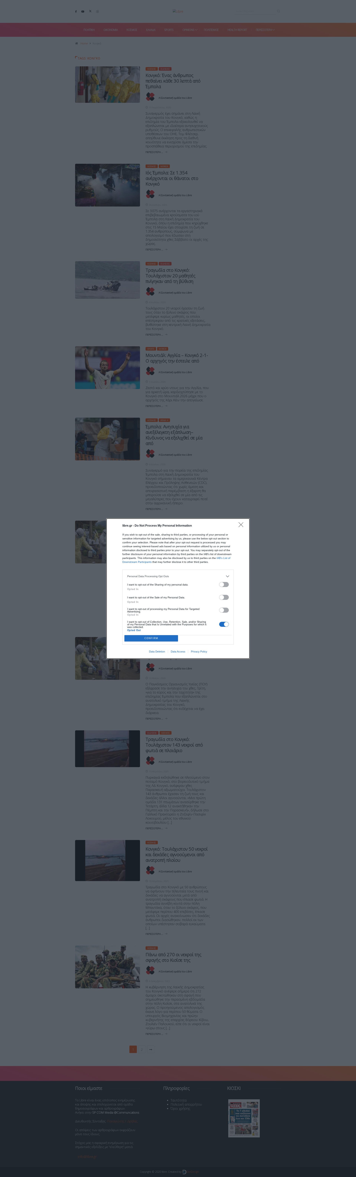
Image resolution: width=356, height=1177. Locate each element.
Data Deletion (157, 651)
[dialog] (178, 589)
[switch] (224, 584)
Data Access (178, 651)
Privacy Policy (199, 651)
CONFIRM (151, 638)
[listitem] (178, 576)
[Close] (242, 525)
